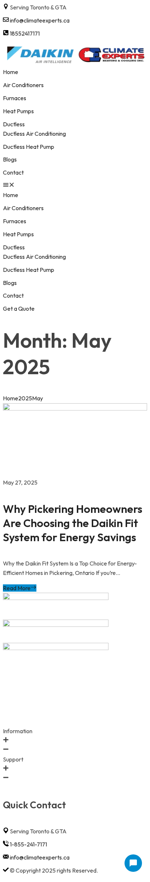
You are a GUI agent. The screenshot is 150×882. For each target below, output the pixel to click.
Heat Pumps (19, 111)
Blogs (10, 159)
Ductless (14, 124)
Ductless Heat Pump (28, 146)
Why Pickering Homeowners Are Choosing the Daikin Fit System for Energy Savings (72, 523)
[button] (75, 186)
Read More (17, 588)
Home (10, 71)
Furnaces (14, 98)
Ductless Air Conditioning (34, 133)
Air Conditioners (23, 85)
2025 (25, 398)
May (37, 398)
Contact (13, 172)
